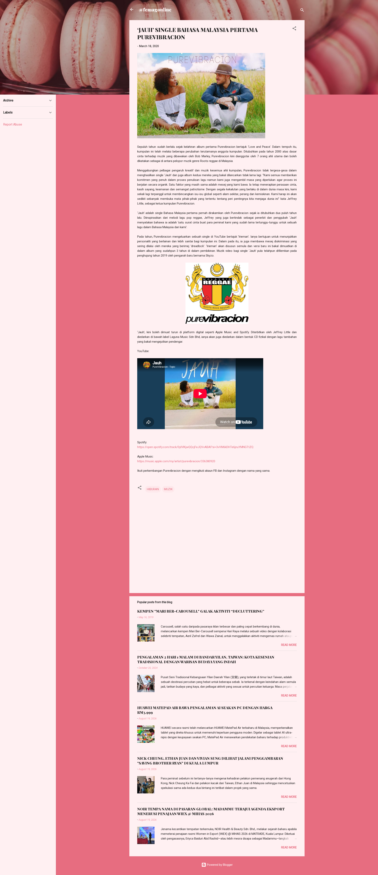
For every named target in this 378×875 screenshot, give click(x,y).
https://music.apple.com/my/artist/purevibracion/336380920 (176, 461)
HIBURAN (153, 489)
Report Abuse (12, 124)
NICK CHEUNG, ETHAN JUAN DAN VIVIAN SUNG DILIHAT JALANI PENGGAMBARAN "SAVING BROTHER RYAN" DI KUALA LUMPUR (210, 760)
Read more (289, 645)
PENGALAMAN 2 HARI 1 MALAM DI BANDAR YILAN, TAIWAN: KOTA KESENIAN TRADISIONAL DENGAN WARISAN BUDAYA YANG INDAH (205, 659)
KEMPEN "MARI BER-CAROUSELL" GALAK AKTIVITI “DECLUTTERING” (200, 611)
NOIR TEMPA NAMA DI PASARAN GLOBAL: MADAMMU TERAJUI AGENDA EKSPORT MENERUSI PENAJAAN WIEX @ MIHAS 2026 (211, 811)
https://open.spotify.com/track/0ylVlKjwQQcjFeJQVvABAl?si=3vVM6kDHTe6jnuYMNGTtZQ (195, 447)
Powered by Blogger (219, 865)
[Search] (302, 11)
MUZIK (168, 489)
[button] (294, 29)
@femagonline (155, 9)
